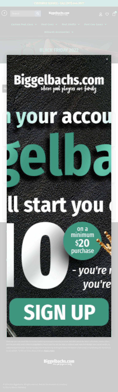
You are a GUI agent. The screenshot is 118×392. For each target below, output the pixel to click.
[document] (59, 196)
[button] (107, 59)
